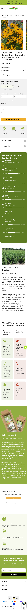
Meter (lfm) (4, 94)
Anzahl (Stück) (18, 94)
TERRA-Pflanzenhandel (15, 606)
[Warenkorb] (24, 8)
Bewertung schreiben (14, 498)
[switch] (24, 608)
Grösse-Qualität (5, 67)
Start (2, 13)
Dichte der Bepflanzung (7, 83)
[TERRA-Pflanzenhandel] (13, 8)
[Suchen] (21, 8)
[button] (2, 8)
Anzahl (3, 109)
